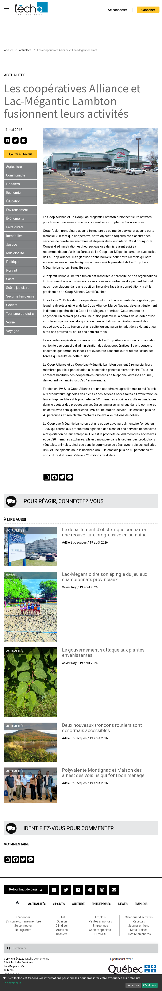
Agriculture (14, 167)
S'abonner (148, 10)
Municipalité (15, 253)
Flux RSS (100, 934)
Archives (62, 930)
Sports (59, 904)
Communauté (15, 175)
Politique (12, 262)
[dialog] (81, 982)
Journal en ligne (138, 925)
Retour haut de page (23, 889)
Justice (11, 244)
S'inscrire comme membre (23, 921)
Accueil (8, 50)
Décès (123, 904)
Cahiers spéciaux (100, 930)
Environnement (17, 210)
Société (12, 305)
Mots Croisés (138, 930)
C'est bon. (149, 985)
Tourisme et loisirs (20, 314)
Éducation (13, 201)
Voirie (10, 322)
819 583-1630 (12, 973)
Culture (78, 904)
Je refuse (133, 985)
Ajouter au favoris (20, 154)
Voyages (12, 331)
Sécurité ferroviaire (20, 296)
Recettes (139, 921)
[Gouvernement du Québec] (132, 974)
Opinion (62, 921)
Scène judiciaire (17, 288)
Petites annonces (100, 921)
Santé (10, 279)
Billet (62, 917)
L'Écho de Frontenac (37, 958)
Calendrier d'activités (139, 917)
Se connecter (117, 10)
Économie (13, 193)
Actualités (25, 50)
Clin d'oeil (62, 925)
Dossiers (13, 184)
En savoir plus (12, 983)
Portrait (11, 270)
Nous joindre (23, 930)
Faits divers (15, 227)
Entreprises (101, 904)
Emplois (141, 904)
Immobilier (14, 236)
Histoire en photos (139, 934)
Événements (15, 219)
